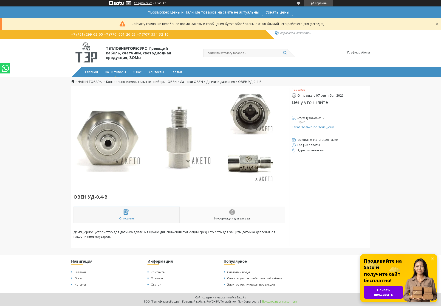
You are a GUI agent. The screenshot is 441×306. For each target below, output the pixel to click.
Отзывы (157, 278)
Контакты (156, 72)
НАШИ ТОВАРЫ (90, 82)
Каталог (80, 284)
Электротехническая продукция (251, 284)
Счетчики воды (238, 272)
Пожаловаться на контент (279, 301)
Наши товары (115, 72)
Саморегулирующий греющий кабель (254, 278)
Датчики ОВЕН (191, 82)
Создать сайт (143, 3)
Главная (91, 72)
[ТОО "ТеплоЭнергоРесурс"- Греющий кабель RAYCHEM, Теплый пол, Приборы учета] (86, 52)
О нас (137, 72)
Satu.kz (241, 297)
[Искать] (284, 53)
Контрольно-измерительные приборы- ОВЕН (141, 82)
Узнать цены (277, 12)
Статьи (176, 72)
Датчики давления (220, 82)
